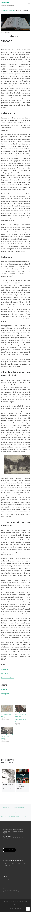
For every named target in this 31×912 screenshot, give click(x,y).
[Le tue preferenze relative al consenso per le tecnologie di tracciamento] (28, 909)
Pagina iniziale (4, 10)
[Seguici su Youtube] (20, 909)
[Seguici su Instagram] (12, 909)
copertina (4, 689)
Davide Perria (6, 45)
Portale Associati (9, 850)
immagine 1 (5, 694)
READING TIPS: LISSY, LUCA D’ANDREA (21, 787)
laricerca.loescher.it (7, 678)
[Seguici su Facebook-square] (15, 909)
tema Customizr (23, 904)
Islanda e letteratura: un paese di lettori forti (6, 714)
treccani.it (4, 669)
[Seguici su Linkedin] (18, 909)
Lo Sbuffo (11, 901)
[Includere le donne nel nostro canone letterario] (7, 730)
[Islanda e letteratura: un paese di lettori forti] (7, 708)
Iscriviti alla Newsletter (11, 890)
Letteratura (12, 10)
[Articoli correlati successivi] (28, 765)
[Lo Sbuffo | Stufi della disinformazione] (5, 2)
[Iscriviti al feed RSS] (10, 909)
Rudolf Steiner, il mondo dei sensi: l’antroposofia (8, 787)
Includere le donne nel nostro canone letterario (7, 736)
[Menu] (29, 3)
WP (10, 904)
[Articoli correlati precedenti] (24, 765)
